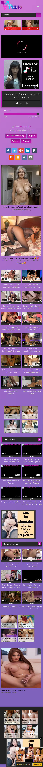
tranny (27, 141)
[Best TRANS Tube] (17, 6)
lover (16, 141)
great (33, 136)
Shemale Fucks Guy (16, 136)
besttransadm (25, 127)
